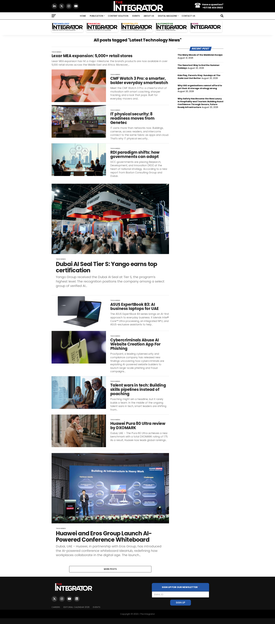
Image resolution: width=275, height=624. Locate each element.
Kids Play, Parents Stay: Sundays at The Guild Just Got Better (199, 77)
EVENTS (136, 15)
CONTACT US (188, 15)
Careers (56, 607)
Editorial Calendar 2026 (76, 607)
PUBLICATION (96, 15)
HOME (83, 15)
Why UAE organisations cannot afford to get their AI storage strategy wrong (200, 87)
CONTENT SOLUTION (118, 15)
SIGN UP (180, 602)
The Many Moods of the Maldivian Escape (200, 54)
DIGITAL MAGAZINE (167, 15)
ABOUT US (149, 15)
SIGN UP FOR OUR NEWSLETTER (180, 587)
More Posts (110, 569)
